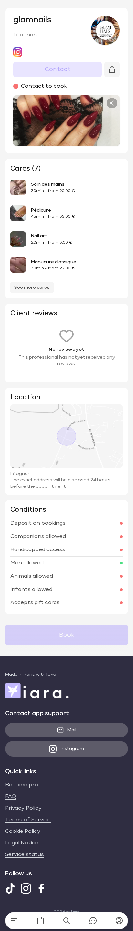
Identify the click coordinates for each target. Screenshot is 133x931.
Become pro (21, 785)
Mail (71, 730)
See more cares (32, 287)
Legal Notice (21, 843)
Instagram (72, 749)
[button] (119, 920)
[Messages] (93, 920)
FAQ (10, 796)
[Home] (13, 920)
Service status (24, 854)
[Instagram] (26, 888)
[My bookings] (40, 920)
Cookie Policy (22, 831)
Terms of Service (28, 819)
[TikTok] (10, 888)
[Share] (112, 103)
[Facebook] (41, 888)
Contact (57, 69)
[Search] (66, 920)
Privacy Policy (23, 808)
